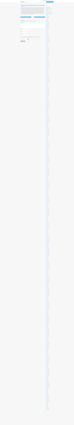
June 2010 (47, 231)
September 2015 (48, 161)
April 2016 (47, 153)
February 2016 (47, 155)
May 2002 (47, 339)
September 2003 (48, 321)
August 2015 (47, 162)
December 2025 (48, 25)
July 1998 (47, 389)
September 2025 (48, 27)
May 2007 (47, 272)
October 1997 (47, 399)
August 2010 (47, 229)
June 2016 (47, 151)
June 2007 (47, 271)
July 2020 (47, 96)
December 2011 (47, 211)
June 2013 (47, 191)
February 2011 (47, 222)
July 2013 (47, 190)
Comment (22, 22)
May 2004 (47, 312)
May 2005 (47, 299)
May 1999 (47, 378)
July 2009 (47, 243)
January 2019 (47, 116)
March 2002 (47, 341)
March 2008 (47, 261)
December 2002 (48, 331)
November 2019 (47, 105)
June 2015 (47, 164)
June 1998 (47, 390)
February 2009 (47, 249)
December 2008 (48, 251)
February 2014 (47, 182)
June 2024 (47, 44)
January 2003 (47, 330)
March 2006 (47, 288)
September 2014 (48, 174)
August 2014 (47, 175)
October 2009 (47, 240)
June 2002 (47, 338)
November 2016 (47, 145)
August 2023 (47, 55)
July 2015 (47, 163)
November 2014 (48, 172)
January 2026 (47, 24)
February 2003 (47, 329)
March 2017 (47, 141)
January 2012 (47, 210)
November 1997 (47, 398)
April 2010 (47, 233)
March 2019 (47, 114)
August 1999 (47, 376)
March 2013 (47, 194)
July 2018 (47, 123)
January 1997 (47, 409)
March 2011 (47, 221)
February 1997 (47, 408)
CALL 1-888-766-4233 (44, 0)
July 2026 (47, 17)
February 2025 (47, 35)
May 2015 (47, 165)
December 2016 (47, 144)
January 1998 (47, 396)
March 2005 (47, 301)
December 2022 (48, 64)
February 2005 (47, 302)
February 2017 (47, 142)
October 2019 (47, 106)
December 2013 (47, 184)
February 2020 (47, 102)
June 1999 (47, 377)
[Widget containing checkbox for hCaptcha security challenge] (25, 39)
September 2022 (48, 67)
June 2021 (47, 84)
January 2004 (47, 317)
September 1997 (48, 400)
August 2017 (47, 135)
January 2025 (47, 36)
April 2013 (47, 193)
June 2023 (47, 57)
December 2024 (48, 37)
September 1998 (48, 387)
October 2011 (47, 213)
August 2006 (47, 282)
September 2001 (48, 348)
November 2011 (47, 212)
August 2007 (47, 269)
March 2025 (47, 34)
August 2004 (47, 309)
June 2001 (47, 351)
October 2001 (47, 347)
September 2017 (48, 134)
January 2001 (47, 357)
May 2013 (47, 192)
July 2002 (47, 337)
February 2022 (47, 75)
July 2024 (47, 43)
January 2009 (47, 250)
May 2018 (47, 125)
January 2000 (47, 370)
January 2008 (47, 263)
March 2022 (47, 74)
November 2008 (48, 252)
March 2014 (47, 181)
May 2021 (47, 85)
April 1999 (47, 379)
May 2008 (47, 259)
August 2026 (47, 16)
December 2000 (48, 358)
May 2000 (47, 366)
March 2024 (47, 47)
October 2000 (47, 360)
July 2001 (47, 350)
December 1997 (47, 397)
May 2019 (47, 112)
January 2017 (47, 143)
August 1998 (47, 388)
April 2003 (47, 327)
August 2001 (47, 349)
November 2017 (47, 132)
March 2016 (47, 154)
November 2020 (48, 92)
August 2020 (47, 95)
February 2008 (47, 262)
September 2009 (48, 241)
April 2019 (47, 113)
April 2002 (47, 340)
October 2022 (47, 66)
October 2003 (47, 320)
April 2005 (47, 300)
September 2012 (48, 201)
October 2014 (47, 173)
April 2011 (47, 220)
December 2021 (47, 77)
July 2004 (47, 310)
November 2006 (48, 279)
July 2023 (47, 56)
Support (47, 0)
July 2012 (47, 203)
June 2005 (47, 298)
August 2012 (47, 202)
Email (21, 31)
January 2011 (47, 223)
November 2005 (48, 292)
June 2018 (47, 124)
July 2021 (47, 83)
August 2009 (47, 242)
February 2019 (47, 115)
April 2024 (47, 46)
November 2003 (48, 319)
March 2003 (47, 328)
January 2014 (47, 183)
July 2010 (47, 230)
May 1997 (47, 405)
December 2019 (47, 104)
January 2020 (47, 103)
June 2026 (47, 18)
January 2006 (47, 290)
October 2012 (47, 200)
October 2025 (47, 26)
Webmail (49, 0)
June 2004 (47, 311)
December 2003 (48, 318)
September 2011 (47, 214)
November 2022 (48, 65)
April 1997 (47, 406)
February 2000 (47, 369)
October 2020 (47, 93)
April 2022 (47, 73)
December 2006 (48, 278)
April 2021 (47, 86)
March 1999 (47, 380)
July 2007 (47, 270)
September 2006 (48, 281)
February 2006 (47, 289)
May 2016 (47, 152)
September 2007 (48, 268)
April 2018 (47, 126)
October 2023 (47, 53)
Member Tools (52, 0)
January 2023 (47, 63)
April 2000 (47, 367)
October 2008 (47, 253)
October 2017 (47, 133)
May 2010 (47, 232)
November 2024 (48, 38)
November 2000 (48, 359)
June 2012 (47, 204)
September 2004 (48, 308)
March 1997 (47, 407)
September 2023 (48, 54)
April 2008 (47, 260)
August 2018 (47, 122)
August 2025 (47, 28)
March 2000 (47, 368)
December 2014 (47, 171)
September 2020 (48, 94)
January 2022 (47, 76)
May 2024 (47, 45)
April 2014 (47, 180)
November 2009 (48, 239)
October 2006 (47, 280)
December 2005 (48, 291)
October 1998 (47, 386)
